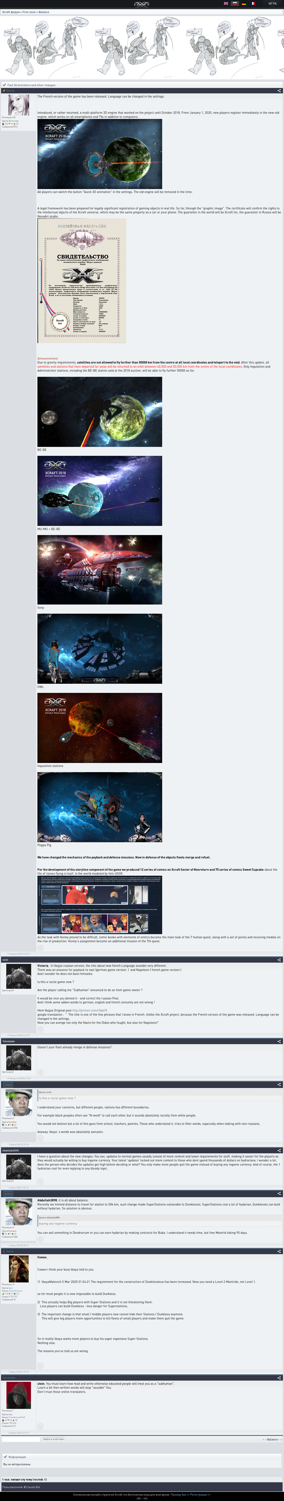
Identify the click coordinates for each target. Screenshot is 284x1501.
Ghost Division (15, 1291)
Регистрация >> (200, 1494)
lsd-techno (9, 1377)
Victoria (10, 90)
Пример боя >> (180, 1494)
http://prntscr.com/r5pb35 (89, 1010)
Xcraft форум (11, 12)
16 (13, 1284)
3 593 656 (12, 1423)
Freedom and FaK (17, 1417)
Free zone (29, 12)
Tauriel (10, 1251)
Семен (8, 1084)
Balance (44, 12)
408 (13, 117)
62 (13, 1118)
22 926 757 (12, 1296)
